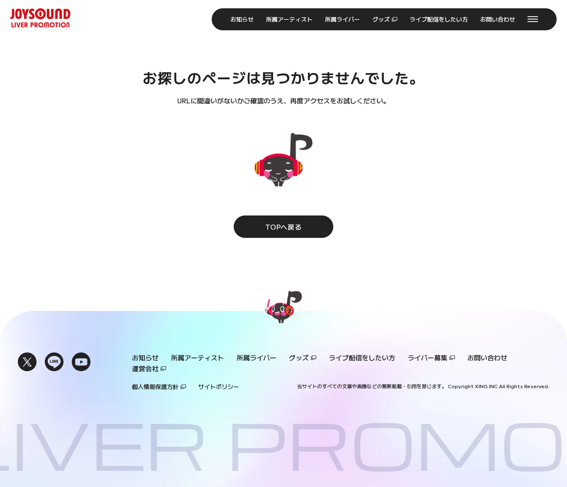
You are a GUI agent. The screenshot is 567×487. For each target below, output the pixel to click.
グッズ (299, 357)
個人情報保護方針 (155, 386)
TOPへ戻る (283, 227)
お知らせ (145, 357)
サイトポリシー (218, 386)
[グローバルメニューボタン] (533, 19)
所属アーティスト (197, 357)
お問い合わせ (487, 357)
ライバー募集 (427, 357)
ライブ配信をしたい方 (362, 357)
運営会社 (145, 368)
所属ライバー (256, 357)
